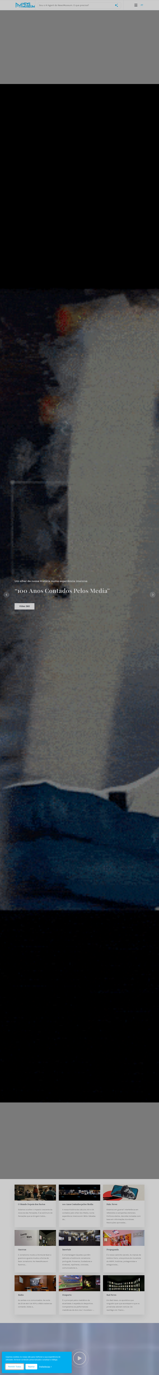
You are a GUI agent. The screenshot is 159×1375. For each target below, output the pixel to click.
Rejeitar (31, 1366)
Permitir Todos (14, 1366)
